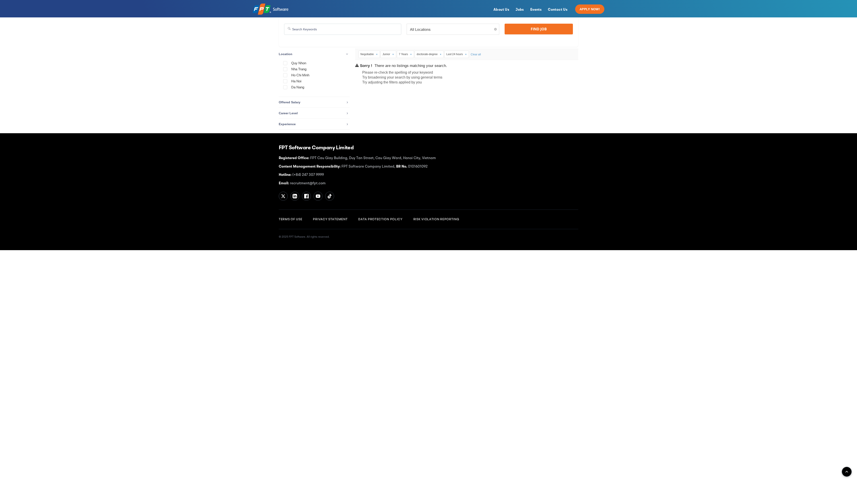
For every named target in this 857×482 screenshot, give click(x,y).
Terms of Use (290, 219)
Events (536, 10)
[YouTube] (318, 196)
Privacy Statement (330, 219)
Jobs (520, 10)
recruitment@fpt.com (307, 183)
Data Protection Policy (380, 219)
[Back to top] (847, 472)
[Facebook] (306, 196)
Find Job (539, 29)
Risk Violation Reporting (436, 219)
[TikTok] (329, 196)
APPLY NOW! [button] (590, 9)
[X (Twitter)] (283, 196)
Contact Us (558, 10)
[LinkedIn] (294, 196)
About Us (501, 10)
